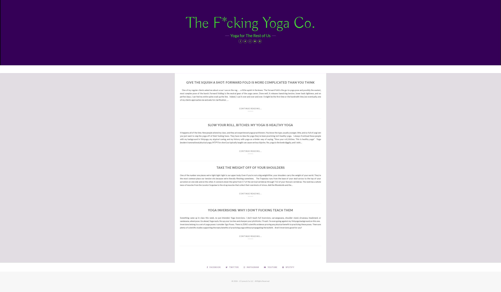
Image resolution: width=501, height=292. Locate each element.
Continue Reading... (250, 108)
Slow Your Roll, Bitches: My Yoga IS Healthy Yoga (250, 125)
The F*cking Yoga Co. (250, 23)
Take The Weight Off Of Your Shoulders (250, 167)
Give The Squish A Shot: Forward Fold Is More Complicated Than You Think (250, 82)
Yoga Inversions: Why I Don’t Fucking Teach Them (250, 210)
